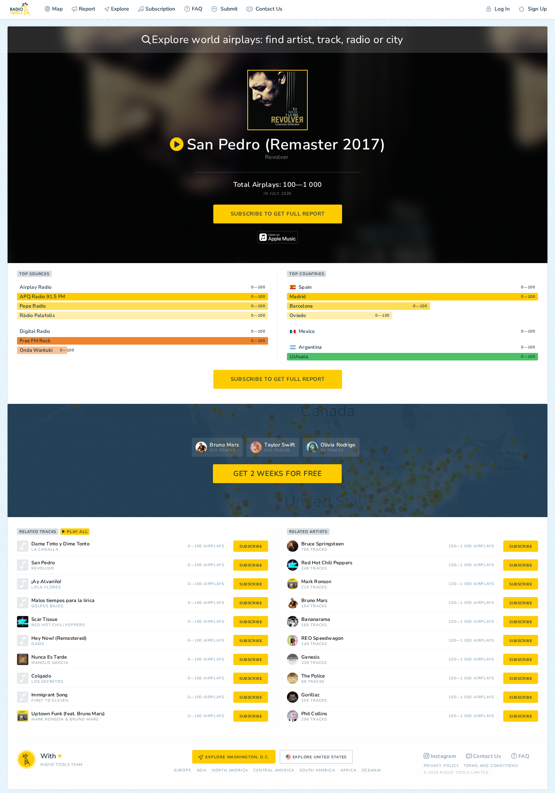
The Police (313, 676)
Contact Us (268, 8)
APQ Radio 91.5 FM (42, 296)
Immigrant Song (49, 695)
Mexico (307, 331)
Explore (119, 8)
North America (230, 770)
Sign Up (536, 8)
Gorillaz (310, 695)
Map (57, 8)
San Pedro (43, 563)
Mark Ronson (47, 720)
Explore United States (320, 757)
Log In (501, 8)
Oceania (371, 770)
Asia (202, 770)
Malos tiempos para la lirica (62, 601)
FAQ (197, 8)
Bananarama (315, 619)
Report (87, 8)
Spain (305, 287)
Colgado (41, 676)
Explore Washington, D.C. (237, 757)
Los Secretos (47, 682)
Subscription (160, 8)
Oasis (37, 644)
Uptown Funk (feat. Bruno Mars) (68, 714)
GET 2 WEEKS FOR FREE (277, 474)
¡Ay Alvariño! (46, 582)
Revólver (42, 569)
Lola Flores (46, 587)
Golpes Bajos (47, 606)
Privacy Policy (441, 765)
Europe (182, 770)
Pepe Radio (33, 306)
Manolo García (49, 663)
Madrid (298, 296)
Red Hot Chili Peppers (58, 625)
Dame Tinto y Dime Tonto (60, 544)
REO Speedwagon (322, 638)
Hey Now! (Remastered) (58, 638)
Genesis (310, 657)
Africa (348, 770)
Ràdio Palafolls (37, 315)
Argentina (310, 347)
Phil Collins (314, 714)
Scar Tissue (44, 619)
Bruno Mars (84, 720)
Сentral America (273, 770)
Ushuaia (299, 356)
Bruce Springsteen (322, 544)
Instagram (443, 756)
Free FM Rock (35, 340)
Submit (228, 8)
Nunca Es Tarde (49, 657)
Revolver (276, 157)
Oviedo (298, 315)
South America (317, 770)
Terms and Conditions (491, 765)
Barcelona (301, 306)
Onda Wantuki (36, 350)
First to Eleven (50, 701)
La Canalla (45, 550)
